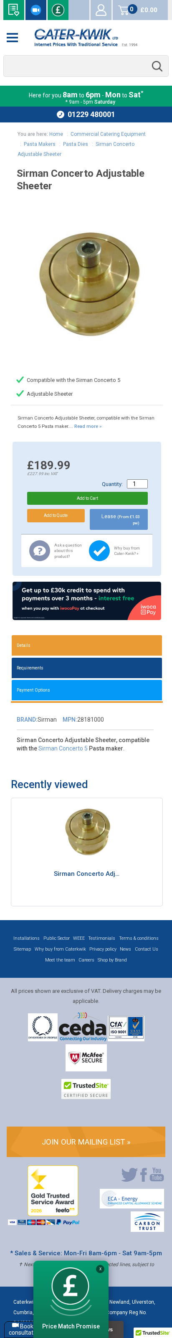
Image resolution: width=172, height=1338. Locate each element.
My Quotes (78, 10)
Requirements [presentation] (30, 668)
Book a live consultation (35, 10)
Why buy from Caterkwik (60, 949)
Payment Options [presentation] (33, 690)
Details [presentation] (23, 645)
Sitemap (22, 949)
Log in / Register (101, 10)
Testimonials (101, 938)
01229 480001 (91, 114)
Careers (86, 960)
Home (56, 134)
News (125, 949)
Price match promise (58, 10)
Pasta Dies (75, 144)
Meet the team (60, 960)
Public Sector (56, 938)
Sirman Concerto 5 (63, 748)
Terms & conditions (139, 938)
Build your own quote (13, 10)
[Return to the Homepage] (86, 37)
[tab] (87, 645)
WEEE (79, 938)
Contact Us (146, 949)
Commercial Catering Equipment (108, 134)
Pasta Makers (40, 144)
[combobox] (86, 66)
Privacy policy (102, 949)
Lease (120, 519)
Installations (26, 938)
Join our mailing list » (86, 1141)
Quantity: (112, 484)
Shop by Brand (112, 960)
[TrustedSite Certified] (86, 1089)
